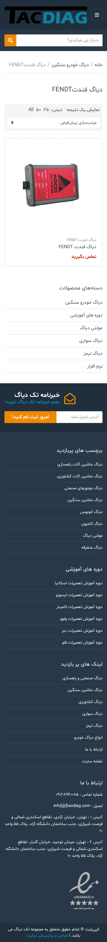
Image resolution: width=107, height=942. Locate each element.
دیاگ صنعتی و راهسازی (82, 678)
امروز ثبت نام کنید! (30, 417)
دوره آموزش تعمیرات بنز (82, 631)
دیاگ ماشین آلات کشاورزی (80, 476)
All (31, 110)
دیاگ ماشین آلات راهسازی (80, 464)
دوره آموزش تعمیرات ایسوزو (79, 595)
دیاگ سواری (91, 341)
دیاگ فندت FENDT (77, 247)
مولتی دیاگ (91, 328)
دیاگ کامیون (92, 524)
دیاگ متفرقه (92, 547)
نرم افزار (95, 366)
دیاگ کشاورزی (90, 702)
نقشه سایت (92, 761)
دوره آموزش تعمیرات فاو (82, 642)
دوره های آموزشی (86, 315)
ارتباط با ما (94, 749)
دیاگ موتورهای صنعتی (83, 488)
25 (46, 110)
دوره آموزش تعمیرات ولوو (81, 619)
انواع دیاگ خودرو (88, 737)
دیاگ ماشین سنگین (85, 500)
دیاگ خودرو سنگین (70, 65)
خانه (99, 65)
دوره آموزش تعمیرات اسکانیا (79, 583)
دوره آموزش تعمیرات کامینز (79, 607)
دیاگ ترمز (93, 353)
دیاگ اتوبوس (91, 512)
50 (38, 110)
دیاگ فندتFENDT (81, 240)
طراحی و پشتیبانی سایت (47, 935)
